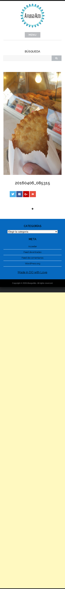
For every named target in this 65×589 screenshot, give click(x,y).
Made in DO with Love (32, 272)
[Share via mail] (33, 194)
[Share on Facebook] (19, 194)
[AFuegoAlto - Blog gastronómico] (32, 29)
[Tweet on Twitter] (13, 194)
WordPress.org (32, 263)
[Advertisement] (32, 440)
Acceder (32, 246)
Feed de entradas (32, 252)
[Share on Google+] (26, 194)
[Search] (56, 58)
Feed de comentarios (32, 258)
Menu (33, 34)
